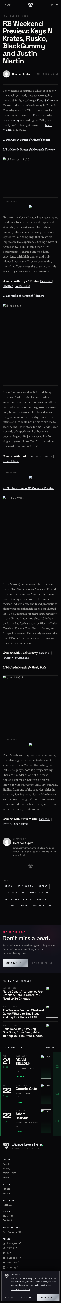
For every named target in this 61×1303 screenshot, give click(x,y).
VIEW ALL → (52, 1048)
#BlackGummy (25, 886)
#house (43, 886)
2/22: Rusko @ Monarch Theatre (23, 296)
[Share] (52, 5)
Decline (10, 1297)
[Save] (48, 1057)
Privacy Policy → (20, 1289)
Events (6, 1164)
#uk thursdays (42, 906)
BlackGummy (11, 120)
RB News (7, 1204)
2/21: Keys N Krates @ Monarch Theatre (29, 149)
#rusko (41, 899)
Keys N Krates (46, 100)
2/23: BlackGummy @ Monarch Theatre (28, 488)
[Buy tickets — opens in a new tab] (57, 1066)
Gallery (7, 1168)
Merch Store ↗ (11, 1172)
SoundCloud (22, 286)
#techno (10, 906)
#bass (8, 886)
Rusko (36, 115)
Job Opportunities (13, 1232)
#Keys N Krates (40, 893)
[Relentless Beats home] (30, 5)
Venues (7, 1193)
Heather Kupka (21, 74)
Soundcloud (22, 658)
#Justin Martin (15, 893)
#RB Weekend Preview (18, 899)
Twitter (8, 286)
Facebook (46, 281)
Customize (27, 1297)
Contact (7, 1220)
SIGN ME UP (15, 963)
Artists (6, 1188)
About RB (8, 1216)
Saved (6, 1176)
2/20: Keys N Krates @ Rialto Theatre (26, 140)
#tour (24, 906)
